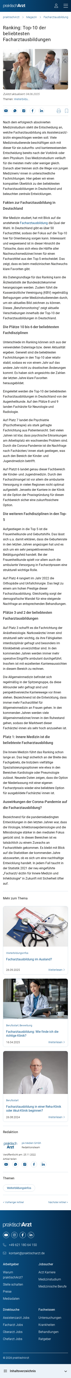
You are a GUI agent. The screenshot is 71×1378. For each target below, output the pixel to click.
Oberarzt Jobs (12, 1332)
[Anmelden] (56, 6)
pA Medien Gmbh (31, 1143)
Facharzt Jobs (13, 1325)
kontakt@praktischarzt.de (26, 1253)
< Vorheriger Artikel (13, 1202)
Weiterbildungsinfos (22, 99)
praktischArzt (11, 17)
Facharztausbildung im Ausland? (29, 959)
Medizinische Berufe (52, 1286)
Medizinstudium (49, 1279)
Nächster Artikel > (58, 1202)
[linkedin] (31, 1235)
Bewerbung (26, 1025)
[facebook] (23, 1235)
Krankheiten (46, 1325)
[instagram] (14, 1235)
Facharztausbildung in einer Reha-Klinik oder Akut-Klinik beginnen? (33, 1108)
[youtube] (6, 1235)
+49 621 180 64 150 (22, 1245)
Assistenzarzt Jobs (16, 1318)
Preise (7, 1291)
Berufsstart (12, 1025)
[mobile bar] (66, 6)
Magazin (31, 17)
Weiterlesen (55, 969)
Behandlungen (48, 1332)
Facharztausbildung (34, 223)
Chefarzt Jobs (12, 1339)
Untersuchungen (49, 1318)
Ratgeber (44, 1339)
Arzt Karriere (46, 1272)
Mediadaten (11, 1298)
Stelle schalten (13, 1284)
